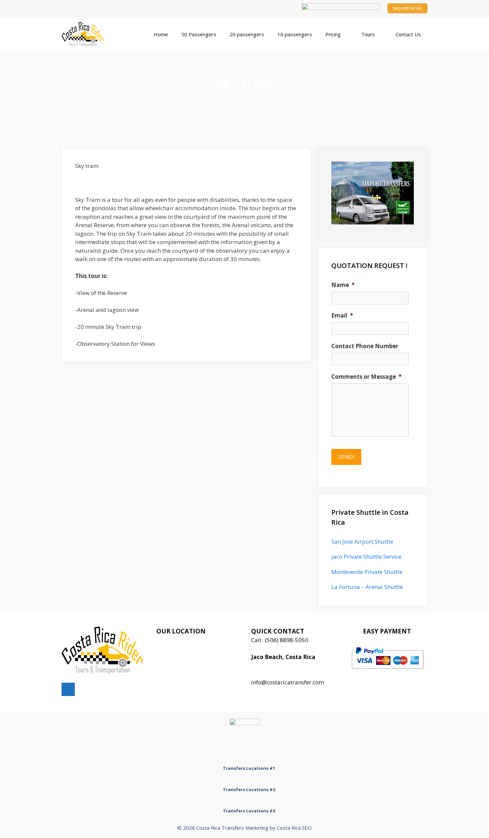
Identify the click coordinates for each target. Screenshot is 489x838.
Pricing (333, 34)
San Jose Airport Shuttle (362, 541)
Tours (368, 34)
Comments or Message (366, 376)
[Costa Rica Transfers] (84, 34)
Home (161, 34)
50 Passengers (198, 34)
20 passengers (247, 34)
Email (342, 315)
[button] (348, 34)
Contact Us (408, 34)
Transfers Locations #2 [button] (249, 789)
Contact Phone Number (364, 346)
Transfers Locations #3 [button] (249, 811)
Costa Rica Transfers (220, 827)
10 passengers (294, 34)
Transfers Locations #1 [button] (249, 768)
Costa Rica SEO (294, 827)
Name (343, 285)
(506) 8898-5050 (286, 640)
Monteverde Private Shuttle (367, 572)
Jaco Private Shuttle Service (366, 556)
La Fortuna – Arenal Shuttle (367, 587)
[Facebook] (68, 689)
